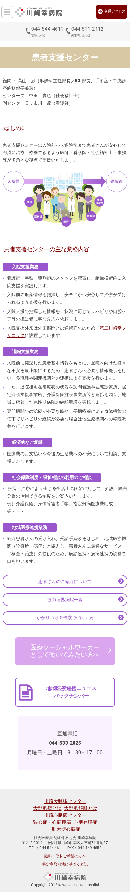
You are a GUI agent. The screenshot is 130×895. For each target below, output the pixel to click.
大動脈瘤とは (47, 808)
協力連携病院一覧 (65, 599)
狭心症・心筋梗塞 (52, 822)
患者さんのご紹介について (65, 581)
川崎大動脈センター (65, 801)
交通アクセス (114, 11)
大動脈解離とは (80, 808)
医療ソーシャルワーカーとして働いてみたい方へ (65, 651)
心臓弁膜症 (85, 822)
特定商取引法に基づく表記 (65, 864)
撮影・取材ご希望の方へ (65, 856)
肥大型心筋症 (66, 829)
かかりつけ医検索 (65, 617)
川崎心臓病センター (65, 815)
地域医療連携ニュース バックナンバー (71, 692)
